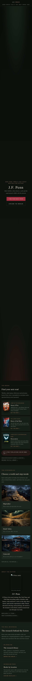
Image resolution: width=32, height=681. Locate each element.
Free (17, 4)
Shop (28, 4)
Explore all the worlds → (10, 561)
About (20, 4)
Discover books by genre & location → (13, 458)
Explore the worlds (16, 204)
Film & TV (13, 4)
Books (4, 4)
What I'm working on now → (10, 615)
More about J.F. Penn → (8, 613)
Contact (24, 4)
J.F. (16, 2)
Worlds (8, 4)
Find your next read (16, 199)
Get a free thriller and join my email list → (15, 452)
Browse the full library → (10, 460)
